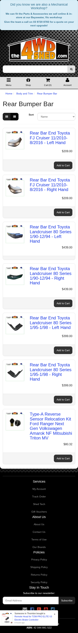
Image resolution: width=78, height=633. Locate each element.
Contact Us (39, 531)
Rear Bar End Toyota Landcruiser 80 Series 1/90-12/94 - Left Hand (50, 234)
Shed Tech (39, 504)
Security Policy (39, 582)
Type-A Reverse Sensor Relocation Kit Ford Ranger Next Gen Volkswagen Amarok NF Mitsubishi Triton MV (51, 426)
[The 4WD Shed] (39, 47)
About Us (39, 524)
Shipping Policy (39, 567)
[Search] (71, 69)
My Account (39, 488)
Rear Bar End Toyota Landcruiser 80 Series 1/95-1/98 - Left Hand (50, 322)
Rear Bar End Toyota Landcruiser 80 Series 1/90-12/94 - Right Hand (50, 275)
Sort (31, 114)
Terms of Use (39, 539)
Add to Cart (63, 165)
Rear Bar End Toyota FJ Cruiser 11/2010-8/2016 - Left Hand (50, 138)
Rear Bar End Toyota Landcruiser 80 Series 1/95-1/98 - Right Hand (50, 371)
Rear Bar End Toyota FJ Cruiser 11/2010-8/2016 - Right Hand (50, 184)
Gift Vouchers (39, 511)
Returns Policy (39, 574)
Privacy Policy (39, 559)
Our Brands (39, 547)
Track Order (39, 496)
